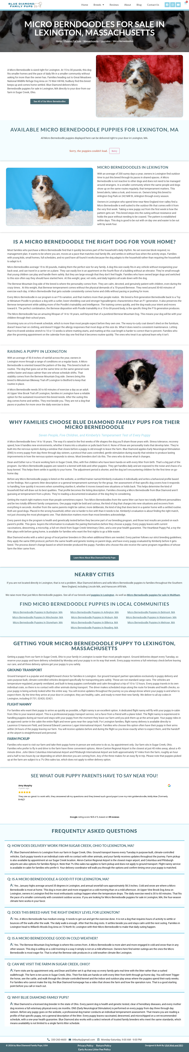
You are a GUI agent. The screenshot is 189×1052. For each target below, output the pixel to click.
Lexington (106, 41)
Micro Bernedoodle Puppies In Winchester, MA (37, 617)
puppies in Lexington (102, 595)
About (127, 4)
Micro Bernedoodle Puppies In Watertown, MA (151, 617)
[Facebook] (167, 4)
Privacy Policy (85, 1045)
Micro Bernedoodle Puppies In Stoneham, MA (38, 622)
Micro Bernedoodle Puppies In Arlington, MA (94, 612)
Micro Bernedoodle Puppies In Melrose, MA (151, 622)
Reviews (114, 4)
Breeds (97, 4)
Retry (114, 151)
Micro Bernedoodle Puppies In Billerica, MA (94, 622)
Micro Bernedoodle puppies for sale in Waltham (153, 595)
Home (84, 4)
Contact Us (153, 4)
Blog (139, 4)
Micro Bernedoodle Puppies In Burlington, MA (38, 612)
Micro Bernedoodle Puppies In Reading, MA (94, 627)
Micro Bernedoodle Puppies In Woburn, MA (94, 617)
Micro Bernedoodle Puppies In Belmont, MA (151, 612)
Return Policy (103, 1045)
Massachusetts (91, 41)
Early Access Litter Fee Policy (94, 1049)
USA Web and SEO (174, 1045)
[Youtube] (178, 4)
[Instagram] (172, 4)
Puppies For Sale (72, 41)
